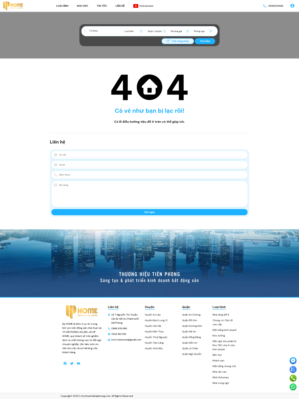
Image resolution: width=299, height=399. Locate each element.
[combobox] (133, 31)
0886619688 (275, 5)
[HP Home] (13, 6)
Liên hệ (120, 5)
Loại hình (62, 5)
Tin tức (102, 5)
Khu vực (82, 5)
